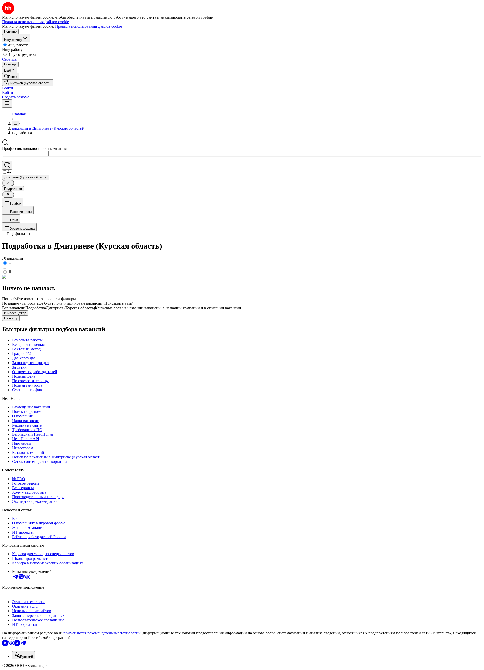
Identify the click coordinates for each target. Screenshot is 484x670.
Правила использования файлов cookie (88, 26)
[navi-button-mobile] (7, 103)
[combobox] (25, 153)
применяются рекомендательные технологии (102, 633)
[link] (10, 76)
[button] (7, 88)
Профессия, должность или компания (34, 148)
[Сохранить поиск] (7, 165)
